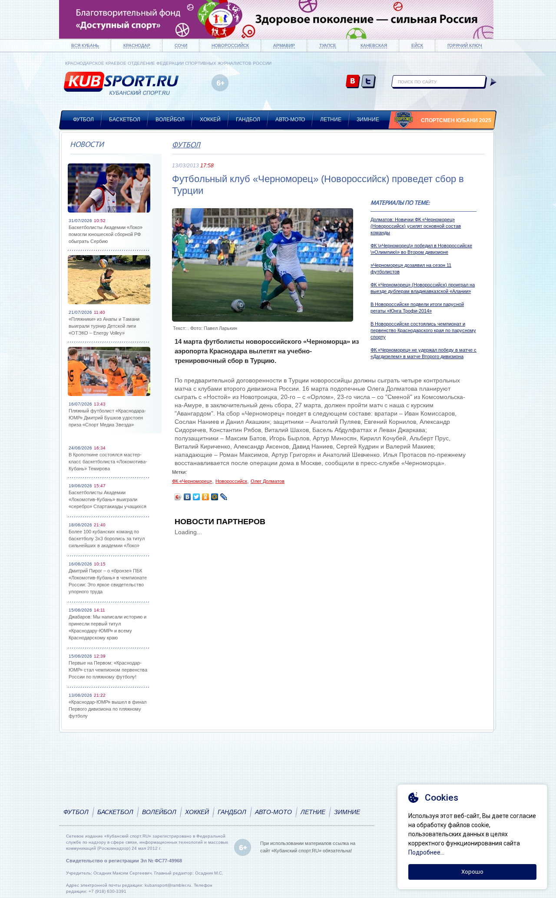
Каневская (374, 45)
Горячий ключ (464, 45)
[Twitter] (196, 496)
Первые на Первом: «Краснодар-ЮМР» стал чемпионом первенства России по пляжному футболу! (108, 669)
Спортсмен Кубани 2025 (456, 120)
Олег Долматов (268, 481)
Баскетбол (124, 119)
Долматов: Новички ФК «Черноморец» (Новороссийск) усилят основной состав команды (416, 226)
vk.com (353, 82)
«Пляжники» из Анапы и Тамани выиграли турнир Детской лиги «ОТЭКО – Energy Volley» (104, 326)
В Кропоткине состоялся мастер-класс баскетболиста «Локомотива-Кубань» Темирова (108, 461)
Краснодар (136, 45)
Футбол (83, 119)
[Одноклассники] (205, 496)
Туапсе (327, 45)
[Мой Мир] (214, 496)
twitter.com (368, 82)
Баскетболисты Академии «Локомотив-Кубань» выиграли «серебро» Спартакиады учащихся (107, 499)
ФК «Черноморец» (192, 481)
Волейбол (170, 119)
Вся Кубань (85, 45)
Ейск (417, 45)
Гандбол (248, 119)
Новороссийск (230, 45)
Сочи (181, 45)
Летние (330, 119)
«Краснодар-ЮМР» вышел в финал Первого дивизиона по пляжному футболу (107, 708)
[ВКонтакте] (187, 496)
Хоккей (210, 119)
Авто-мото (290, 119)
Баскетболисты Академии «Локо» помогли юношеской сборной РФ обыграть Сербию (105, 234)
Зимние (368, 119)
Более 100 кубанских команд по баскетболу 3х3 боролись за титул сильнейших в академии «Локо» (107, 538)
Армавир (284, 45)
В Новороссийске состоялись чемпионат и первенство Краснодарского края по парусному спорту (423, 330)
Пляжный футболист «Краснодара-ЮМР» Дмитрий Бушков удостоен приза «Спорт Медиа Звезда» (107, 417)
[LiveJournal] (223, 496)
